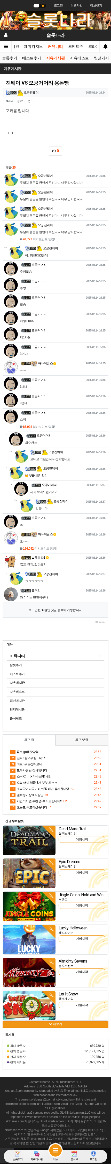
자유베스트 (79, 58)
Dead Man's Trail (72, 828)
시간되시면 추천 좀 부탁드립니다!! (36, 801)
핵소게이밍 (66, 999)
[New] (29, 840)
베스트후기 (31, 58)
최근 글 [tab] (29, 740)
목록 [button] (101, 622)
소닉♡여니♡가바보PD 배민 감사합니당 (40, 789)
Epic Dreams (69, 861)
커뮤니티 (55, 46)
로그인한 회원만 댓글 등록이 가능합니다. (55, 610)
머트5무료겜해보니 (27, 764)
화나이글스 (45, 363)
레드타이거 (66, 933)
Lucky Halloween (73, 928)
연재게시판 (17, 709)
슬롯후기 (9, 58)
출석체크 (16, 718)
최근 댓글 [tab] (81, 740)
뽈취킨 (36, 590)
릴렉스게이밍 (67, 833)
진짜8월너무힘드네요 (28, 758)
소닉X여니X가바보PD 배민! (32, 776)
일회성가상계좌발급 (27, 795)
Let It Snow (68, 994)
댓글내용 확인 (38, 475)
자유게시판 (55, 58)
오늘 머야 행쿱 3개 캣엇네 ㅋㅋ (34, 782)
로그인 (58, 5)
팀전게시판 (17, 701)
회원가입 (76, 5)
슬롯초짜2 (38, 557)
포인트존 (75, 46)
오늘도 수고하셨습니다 (29, 807)
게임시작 (82, 839)
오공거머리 (38, 264)
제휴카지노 (33, 46)
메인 (15, 46)
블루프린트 (66, 966)
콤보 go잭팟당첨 (25, 752)
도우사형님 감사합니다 (29, 770)
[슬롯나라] (55, 20)
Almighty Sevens (73, 961)
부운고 (63, 899)
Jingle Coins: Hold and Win (81, 894)
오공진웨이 (30, 92)
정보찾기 (96, 5)
